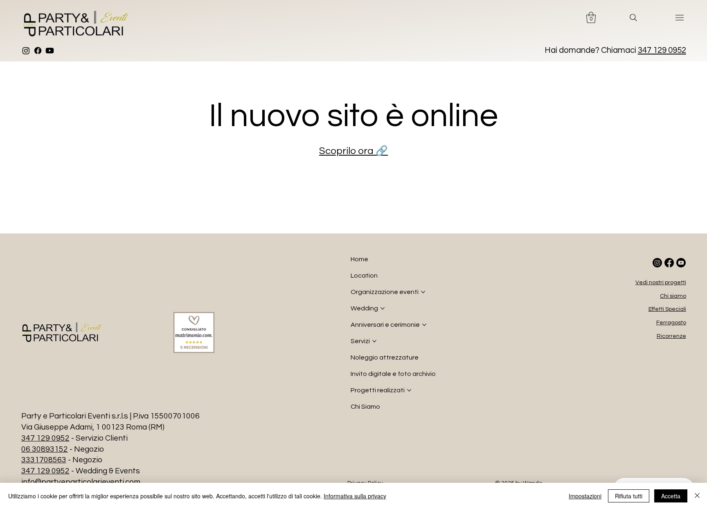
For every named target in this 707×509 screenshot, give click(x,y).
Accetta (670, 496)
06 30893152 (44, 449)
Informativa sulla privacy (355, 496)
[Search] (633, 17)
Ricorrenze (671, 336)
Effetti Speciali (667, 309)
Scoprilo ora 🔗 (353, 151)
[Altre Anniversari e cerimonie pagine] (424, 325)
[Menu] (680, 17)
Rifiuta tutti (628, 496)
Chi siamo (673, 296)
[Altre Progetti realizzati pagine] (409, 390)
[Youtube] (49, 50)
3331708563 (43, 460)
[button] (591, 17)
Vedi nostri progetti (660, 282)
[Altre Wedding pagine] (383, 308)
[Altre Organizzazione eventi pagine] (423, 292)
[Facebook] (38, 50)
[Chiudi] (697, 495)
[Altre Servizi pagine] (374, 341)
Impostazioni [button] (585, 496)
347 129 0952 (662, 50)
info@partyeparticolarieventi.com (80, 482)
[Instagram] (26, 50)
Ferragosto (671, 323)
